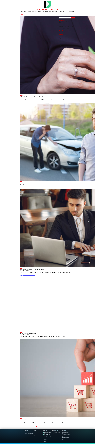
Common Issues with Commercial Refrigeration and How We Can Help (66, 437)
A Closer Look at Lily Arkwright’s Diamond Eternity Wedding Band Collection (33, 96)
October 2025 (60, 45)
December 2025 (60, 42)
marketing (22, 184)
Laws (21, 418)
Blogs (42, 14)
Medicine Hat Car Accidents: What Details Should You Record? (30, 183)
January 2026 (60, 41)
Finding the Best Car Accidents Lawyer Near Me (28, 333)
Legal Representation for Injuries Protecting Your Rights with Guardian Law (47, 439)
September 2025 (60, 46)
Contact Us (31, 14)
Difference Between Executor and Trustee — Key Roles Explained (65, 439)
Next (41, 426)
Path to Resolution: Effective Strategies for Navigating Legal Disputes (32, 269)
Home (22, 14)
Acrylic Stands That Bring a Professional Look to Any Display (65, 436)
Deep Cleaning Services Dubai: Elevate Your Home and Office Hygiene (66, 23)
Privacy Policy (37, 14)
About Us (26, 14)
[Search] (73, 14)
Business (21, 95)
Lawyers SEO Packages (47, 9)
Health (59, 59)
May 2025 (60, 49)
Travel (59, 63)
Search (60, 16)
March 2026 (60, 38)
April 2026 (60, 37)
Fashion (60, 58)
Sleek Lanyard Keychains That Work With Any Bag (66, 434)
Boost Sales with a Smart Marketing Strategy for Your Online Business (32, 419)
